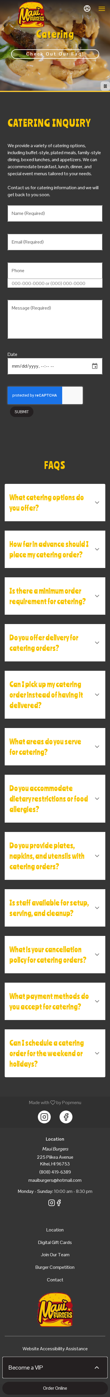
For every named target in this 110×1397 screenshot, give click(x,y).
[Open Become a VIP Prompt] (97, 1367)
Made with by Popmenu (42, 1102)
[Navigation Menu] (101, 9)
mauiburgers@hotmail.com (55, 1180)
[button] (55, 502)
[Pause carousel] (105, 86)
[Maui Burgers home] (31, 14)
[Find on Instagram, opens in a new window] (44, 1117)
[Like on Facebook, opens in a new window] (66, 1117)
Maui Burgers (55, 1309)
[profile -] (87, 8)
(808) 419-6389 (55, 1172)
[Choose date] (95, 366)
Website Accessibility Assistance (55, 1349)
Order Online (55, 1388)
